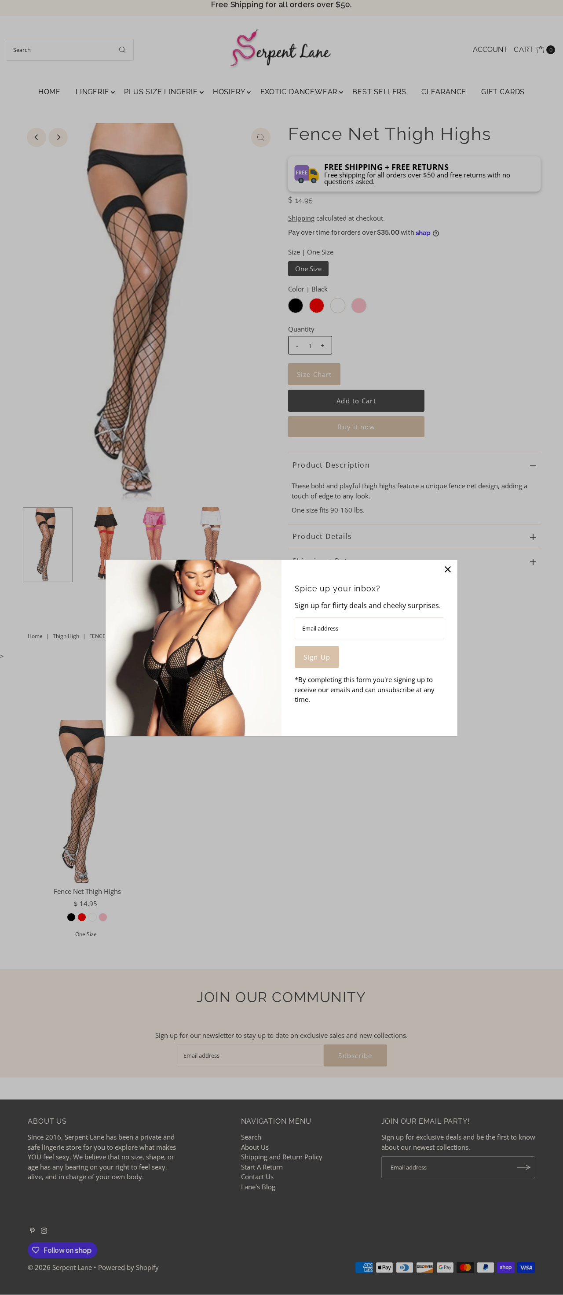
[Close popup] (447, 569)
